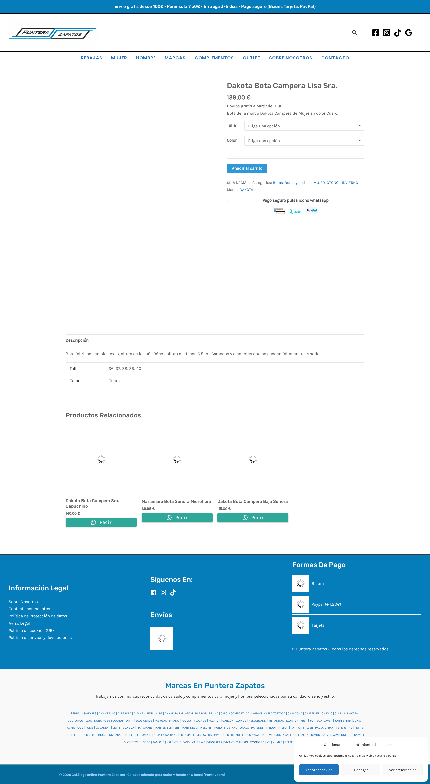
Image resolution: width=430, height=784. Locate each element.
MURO (218, 727)
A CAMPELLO (107, 713)
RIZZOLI (236, 735)
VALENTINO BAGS (178, 742)
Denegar (361, 770)
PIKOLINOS (97, 735)
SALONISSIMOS (310, 735)
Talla (231, 125)
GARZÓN (228, 720)
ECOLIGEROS (143, 720)
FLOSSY (186, 720)
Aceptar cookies (318, 770)
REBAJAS (91, 58)
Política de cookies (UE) (31, 630)
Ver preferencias (403, 770)
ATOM (189, 713)
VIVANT (229, 742)
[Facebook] (376, 33)
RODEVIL (267, 735)
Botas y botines (298, 183)
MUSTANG (231, 727)
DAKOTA (246, 189)
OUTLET (252, 58)
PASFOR (283, 727)
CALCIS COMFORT (232, 713)
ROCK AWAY (252, 735)
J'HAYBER (301, 720)
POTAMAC (185, 735)
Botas (278, 183)
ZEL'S (288, 742)
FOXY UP (214, 720)
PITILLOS (130, 735)
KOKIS (89, 727)
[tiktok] (174, 592)
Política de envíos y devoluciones (40, 637)
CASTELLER (312, 713)
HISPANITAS (276, 720)
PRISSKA (200, 735)
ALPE (159, 713)
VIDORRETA (214, 742)
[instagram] (164, 592)
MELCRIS (206, 727)
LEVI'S (117, 727)
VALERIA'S (198, 742)
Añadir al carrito (247, 168)
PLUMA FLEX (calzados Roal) (158, 735)
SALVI (325, 735)
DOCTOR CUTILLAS (80, 720)
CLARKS (340, 713)
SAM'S (358, 735)
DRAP (129, 720)
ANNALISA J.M (174, 713)
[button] (354, 32)
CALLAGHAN (254, 713)
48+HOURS (89, 713)
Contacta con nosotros (30, 608)
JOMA (357, 720)
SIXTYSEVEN (132, 742)
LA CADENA (103, 727)
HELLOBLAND (257, 720)
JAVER (328, 720)
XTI (268, 742)
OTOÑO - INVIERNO (342, 183)
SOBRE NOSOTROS (290, 58)
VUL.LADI (242, 742)
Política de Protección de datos (38, 615)
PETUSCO (82, 735)
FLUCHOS (200, 720)
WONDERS (257, 742)
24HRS (75, 713)
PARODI (271, 727)
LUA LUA (128, 727)
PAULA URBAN (324, 727)
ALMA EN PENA (144, 713)
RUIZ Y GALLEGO (286, 735)
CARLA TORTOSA (274, 713)
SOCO (146, 742)
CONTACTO (335, 58)
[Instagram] (387, 33)
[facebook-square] (154, 592)
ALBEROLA (124, 713)
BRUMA (213, 713)
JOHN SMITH (343, 720)
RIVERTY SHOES (218, 735)
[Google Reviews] (409, 33)
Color (232, 140)
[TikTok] (398, 33)
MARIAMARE (144, 727)
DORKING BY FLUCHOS (109, 720)
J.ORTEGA (316, 720)
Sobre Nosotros (23, 601)
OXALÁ (244, 727)
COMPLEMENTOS (214, 58)
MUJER (119, 58)
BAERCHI (201, 713)
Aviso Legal (19, 623)
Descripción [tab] (77, 340)
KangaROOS (75, 727)
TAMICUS (158, 742)
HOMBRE (146, 58)
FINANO (174, 720)
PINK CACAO (115, 735)
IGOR (289, 720)
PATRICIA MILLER (302, 727)
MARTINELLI (190, 727)
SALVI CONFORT (341, 735)
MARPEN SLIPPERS (167, 727)
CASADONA (295, 713)
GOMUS (241, 720)
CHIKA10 (327, 713)
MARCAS (175, 58)
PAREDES (257, 727)
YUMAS (277, 742)
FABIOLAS (161, 720)
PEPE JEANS (344, 727)
